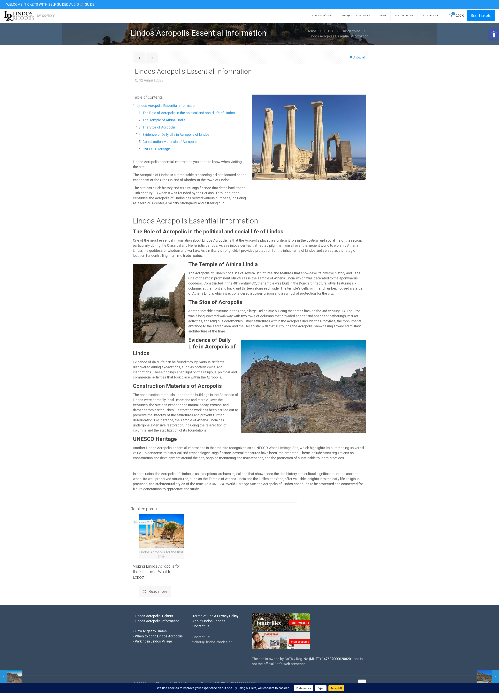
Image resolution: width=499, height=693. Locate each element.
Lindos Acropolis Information (157, 621)
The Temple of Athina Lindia (163, 120)
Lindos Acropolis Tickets (154, 616)
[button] (494, 34)
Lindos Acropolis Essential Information (166, 106)
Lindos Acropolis (160, 221)
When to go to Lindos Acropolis (159, 636)
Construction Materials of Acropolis (169, 142)
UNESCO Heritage (156, 149)
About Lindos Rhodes (208, 621)
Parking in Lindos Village (153, 641)
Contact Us (201, 626)
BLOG (328, 31)
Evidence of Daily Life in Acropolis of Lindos (176, 134)
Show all (359, 57)
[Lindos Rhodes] (29, 15)
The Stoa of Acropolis (159, 127)
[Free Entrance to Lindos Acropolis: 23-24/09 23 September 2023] (488, 677)
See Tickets (481, 15)
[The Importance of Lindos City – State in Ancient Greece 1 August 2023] (11, 677)
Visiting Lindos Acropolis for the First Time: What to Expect (156, 572)
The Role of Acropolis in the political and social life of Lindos (188, 113)
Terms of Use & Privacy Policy (215, 616)
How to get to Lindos (151, 631)
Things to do (350, 31)
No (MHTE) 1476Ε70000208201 (328, 659)
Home (311, 31)
